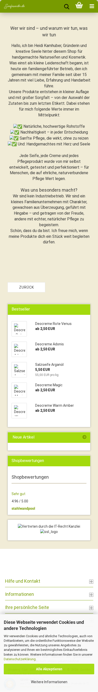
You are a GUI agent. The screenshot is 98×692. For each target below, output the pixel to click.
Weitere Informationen (49, 682)
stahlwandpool (23, 508)
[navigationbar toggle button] (91, 6)
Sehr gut (18, 494)
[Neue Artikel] (84, 437)
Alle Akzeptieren (49, 669)
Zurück (26, 287)
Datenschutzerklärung (20, 659)
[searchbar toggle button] (66, 6)
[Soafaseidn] (12, 6)
